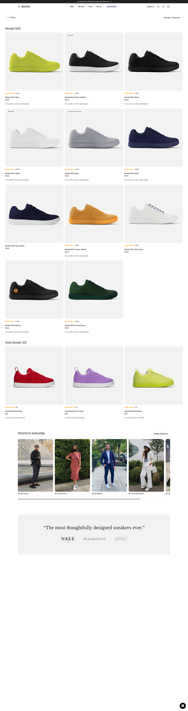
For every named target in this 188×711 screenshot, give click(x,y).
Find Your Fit (111, 6)
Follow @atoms (161, 433)
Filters (12, 17)
